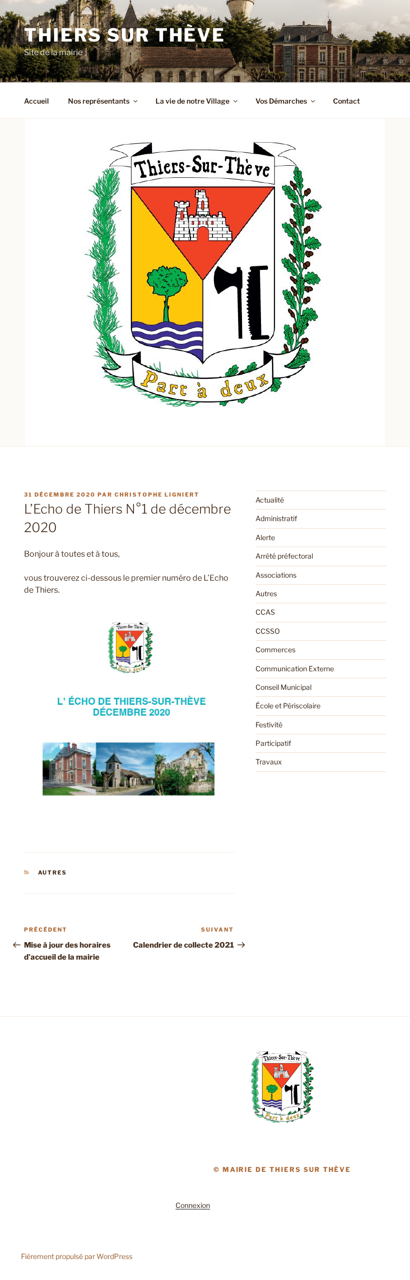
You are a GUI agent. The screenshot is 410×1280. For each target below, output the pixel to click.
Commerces (276, 649)
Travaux (269, 761)
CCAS (265, 612)
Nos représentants (99, 101)
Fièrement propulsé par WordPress (76, 1256)
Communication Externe (295, 668)
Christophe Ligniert (157, 494)
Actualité (270, 500)
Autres (53, 872)
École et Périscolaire (288, 705)
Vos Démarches (281, 101)
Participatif (273, 743)
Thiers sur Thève (125, 35)
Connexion (193, 1205)
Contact (346, 101)
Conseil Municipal (284, 687)
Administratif (276, 518)
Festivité (269, 724)
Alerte (265, 537)
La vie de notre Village (193, 101)
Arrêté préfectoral (284, 556)
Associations (276, 575)
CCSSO (268, 631)
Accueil (36, 101)
